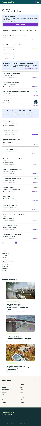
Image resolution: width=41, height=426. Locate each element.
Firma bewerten (35, 39)
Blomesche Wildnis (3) (6, 264)
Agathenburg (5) (5, 259)
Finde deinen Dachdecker (20, 24)
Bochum (22, 402)
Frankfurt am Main (5, 389)
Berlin (3, 384)
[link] (20, 38)
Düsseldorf (4, 392)
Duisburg (4, 402)
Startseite (3, 5)
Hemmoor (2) (4, 270)
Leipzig (21, 392)
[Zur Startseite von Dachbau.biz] (8, 2)
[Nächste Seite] (38, 243)
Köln (21, 387)
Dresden (22, 397)
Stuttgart (22, 389)
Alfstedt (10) (4, 255)
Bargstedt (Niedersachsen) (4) (8, 261)
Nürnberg (22, 399)
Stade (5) (4, 257)
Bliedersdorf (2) (5, 268)
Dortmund (4, 394)
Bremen (3, 397)
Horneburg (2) (5, 266)
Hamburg (22, 384)
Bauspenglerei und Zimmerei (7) (26, 30)
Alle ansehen (36, 380)
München (4, 387)
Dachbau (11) (14, 30)
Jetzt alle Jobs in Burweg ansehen (31, 68)
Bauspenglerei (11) (6, 30)
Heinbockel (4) (5, 262)
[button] (35, 2)
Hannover (4, 399)
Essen (21, 394)
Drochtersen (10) (5, 253)
